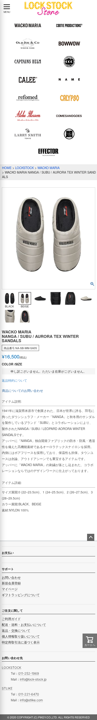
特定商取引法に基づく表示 (21, 642)
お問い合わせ (11, 577)
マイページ (10, 589)
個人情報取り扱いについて (21, 636)
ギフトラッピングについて (21, 595)
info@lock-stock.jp (33, 679)
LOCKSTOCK (24, 167)
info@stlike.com (31, 700)
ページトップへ (90, 537)
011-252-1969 (28, 673)
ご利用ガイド (11, 619)
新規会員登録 (11, 583)
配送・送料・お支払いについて (24, 625)
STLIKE (7, 688)
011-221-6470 (28, 694)
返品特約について (14, 380)
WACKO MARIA (48, 167)
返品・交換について (16, 630)
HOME (7, 167)
